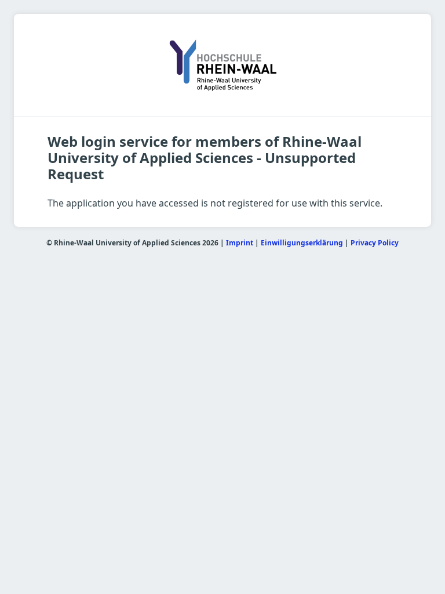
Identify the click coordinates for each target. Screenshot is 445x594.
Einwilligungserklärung (302, 243)
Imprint (239, 243)
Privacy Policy (375, 243)
